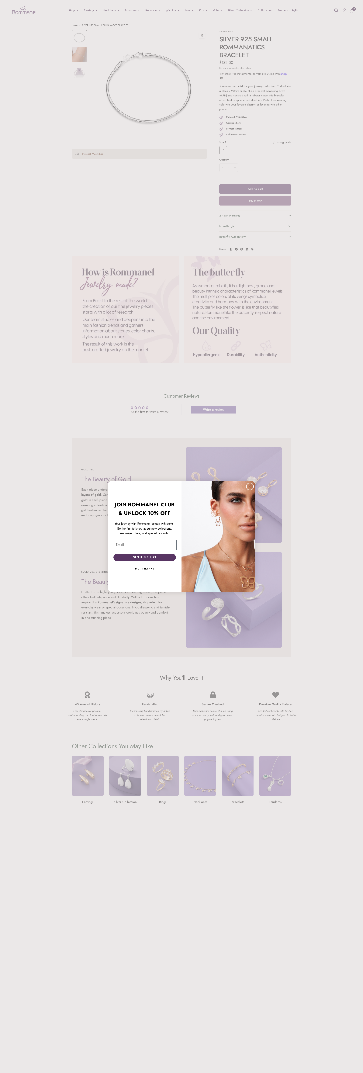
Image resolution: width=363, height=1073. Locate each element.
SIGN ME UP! (144, 557)
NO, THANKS (144, 568)
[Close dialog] (250, 486)
